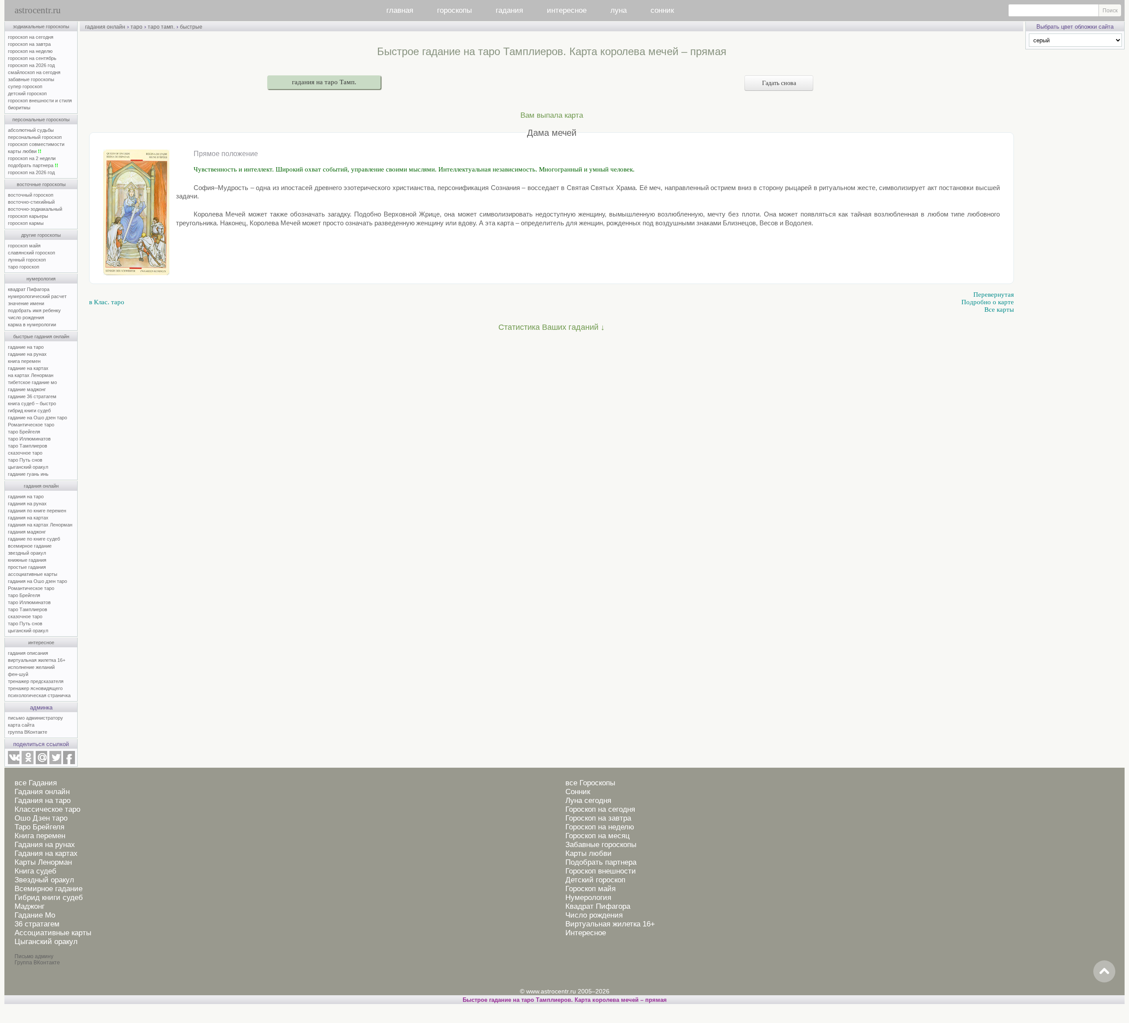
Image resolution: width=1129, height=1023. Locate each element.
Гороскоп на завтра (598, 818)
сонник (662, 10)
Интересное (585, 933)
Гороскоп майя (590, 889)
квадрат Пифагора (28, 289)
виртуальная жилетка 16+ (36, 660)
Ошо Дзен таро (41, 818)
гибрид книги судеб (29, 410)
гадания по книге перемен (37, 510)
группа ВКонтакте (27, 732)
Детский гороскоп (595, 880)
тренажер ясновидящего (35, 688)
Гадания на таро (43, 800)
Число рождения (594, 915)
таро (136, 27)
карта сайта (21, 725)
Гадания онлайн (42, 792)
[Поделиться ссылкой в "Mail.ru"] (41, 762)
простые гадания (27, 567)
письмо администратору (35, 718)
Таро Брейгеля (39, 827)
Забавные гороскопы (600, 844)
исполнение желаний (31, 667)
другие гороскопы (41, 235)
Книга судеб (35, 871)
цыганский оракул (28, 467)
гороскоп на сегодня (30, 37)
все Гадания (36, 783)
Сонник (577, 792)
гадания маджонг (27, 531)
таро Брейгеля (24, 431)
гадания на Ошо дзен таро (37, 581)
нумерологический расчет (37, 296)
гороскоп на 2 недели (32, 158)
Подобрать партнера (600, 862)
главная (399, 10)
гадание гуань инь (28, 474)
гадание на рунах (27, 354)
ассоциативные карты (32, 574)
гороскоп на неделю (30, 51)
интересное (567, 10)
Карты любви (588, 853)
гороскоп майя (24, 245)
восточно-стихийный (31, 202)
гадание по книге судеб (34, 538)
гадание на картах (28, 368)
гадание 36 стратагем (32, 396)
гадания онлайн (41, 486)
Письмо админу (34, 956)
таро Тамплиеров (27, 445)
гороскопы (454, 10)
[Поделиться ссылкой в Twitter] (55, 762)
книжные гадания (27, 560)
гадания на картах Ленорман (41, 524)
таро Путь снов (25, 460)
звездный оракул (27, 553)
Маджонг (30, 906)
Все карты (999, 309)
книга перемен (24, 361)
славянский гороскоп (31, 252)
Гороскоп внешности (600, 871)
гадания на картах (28, 517)
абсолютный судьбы (31, 130)
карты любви (24, 151)
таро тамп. (161, 27)
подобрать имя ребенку (34, 310)
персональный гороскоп (35, 137)
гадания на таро (26, 496)
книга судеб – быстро (32, 403)
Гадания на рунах (45, 844)
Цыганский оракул (46, 941)
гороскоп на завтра (29, 44)
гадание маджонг (27, 389)
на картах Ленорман (30, 375)
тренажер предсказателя (36, 681)
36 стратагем (37, 924)
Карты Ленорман (43, 862)
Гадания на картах (46, 853)
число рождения (26, 317)
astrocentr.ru (38, 10)
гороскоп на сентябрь (32, 58)
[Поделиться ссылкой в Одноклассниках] (27, 762)
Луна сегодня (588, 800)
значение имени (26, 303)
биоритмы (19, 107)
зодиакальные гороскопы (41, 26)
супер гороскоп (25, 86)
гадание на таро (26, 347)
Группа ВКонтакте (37, 963)
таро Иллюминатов (29, 438)
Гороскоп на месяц (597, 836)
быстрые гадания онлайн (41, 336)
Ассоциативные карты (53, 933)
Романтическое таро (31, 424)
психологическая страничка (39, 695)
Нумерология (588, 897)
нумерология (41, 278)
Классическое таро (47, 809)
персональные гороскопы (41, 119)
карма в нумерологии (32, 324)
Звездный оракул (44, 880)
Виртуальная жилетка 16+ (610, 924)
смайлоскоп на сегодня (34, 72)
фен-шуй (18, 674)
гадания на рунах (27, 503)
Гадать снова (779, 83)
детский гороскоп (27, 93)
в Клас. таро (106, 302)
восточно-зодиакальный (35, 209)
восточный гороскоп (30, 195)
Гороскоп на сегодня (600, 809)
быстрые (191, 27)
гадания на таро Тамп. (324, 82)
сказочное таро (25, 452)
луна (618, 10)
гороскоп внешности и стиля (40, 100)
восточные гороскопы (41, 184)
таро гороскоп (23, 266)
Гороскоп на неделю (599, 827)
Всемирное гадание (48, 889)
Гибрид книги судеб (49, 897)
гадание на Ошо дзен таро (37, 417)
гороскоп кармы (26, 223)
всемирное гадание (30, 546)
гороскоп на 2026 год (31, 65)
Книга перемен (40, 836)
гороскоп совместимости (36, 144)
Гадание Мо (35, 915)
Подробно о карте (987, 302)
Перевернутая (993, 294)
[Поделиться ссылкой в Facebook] (69, 762)
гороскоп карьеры (28, 216)
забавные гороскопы (31, 79)
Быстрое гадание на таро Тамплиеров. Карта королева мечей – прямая (565, 1000)
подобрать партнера (33, 165)
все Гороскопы (590, 783)
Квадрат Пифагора (597, 906)
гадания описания (28, 653)
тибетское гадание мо (32, 382)
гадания (509, 10)
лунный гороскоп (27, 259)
